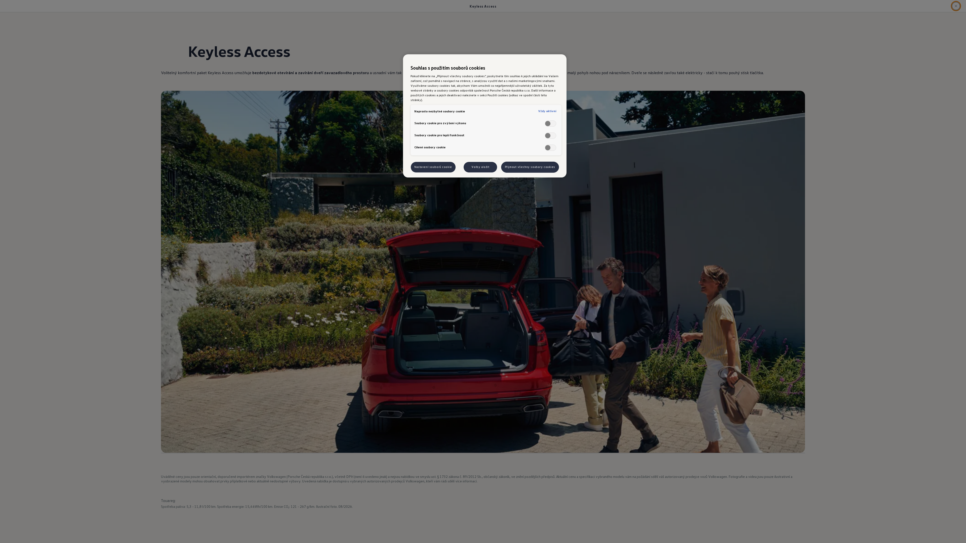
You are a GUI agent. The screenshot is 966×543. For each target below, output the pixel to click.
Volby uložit (480, 167)
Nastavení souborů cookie (433, 167)
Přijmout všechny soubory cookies (530, 167)
